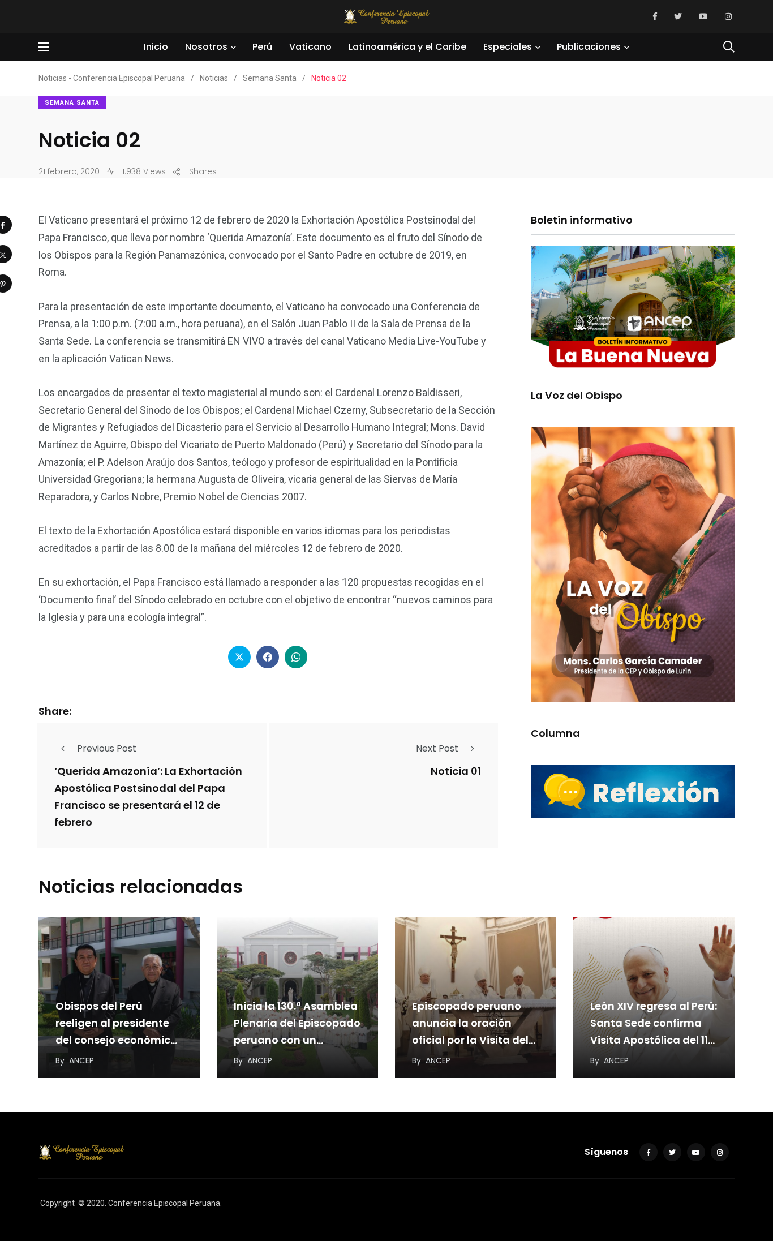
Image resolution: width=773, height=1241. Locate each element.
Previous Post (106, 748)
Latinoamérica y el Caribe (407, 46)
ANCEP (81, 1060)
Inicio (156, 46)
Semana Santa (72, 102)
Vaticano (310, 46)
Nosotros (206, 46)
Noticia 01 (456, 771)
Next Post (437, 748)
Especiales (507, 46)
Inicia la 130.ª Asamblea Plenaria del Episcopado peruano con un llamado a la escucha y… (297, 1040)
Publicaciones (589, 46)
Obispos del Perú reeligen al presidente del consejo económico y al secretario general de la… (116, 1040)
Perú (262, 46)
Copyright (57, 1203)
